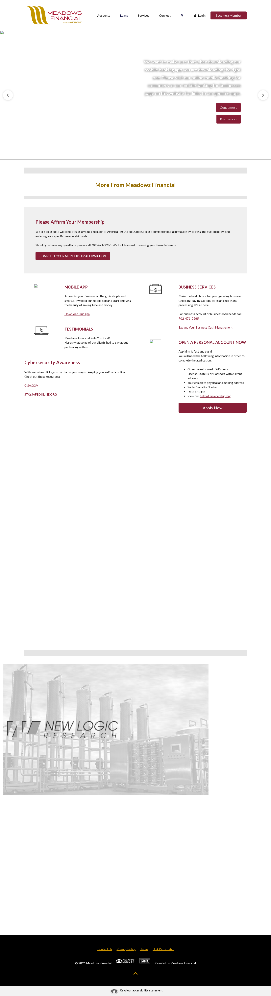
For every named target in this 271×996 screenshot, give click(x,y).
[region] (135, 95)
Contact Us (104, 949)
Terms (144, 949)
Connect (165, 15)
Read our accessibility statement (141, 990)
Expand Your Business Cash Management (206, 327)
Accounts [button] (103, 15)
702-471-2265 (189, 318)
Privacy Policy (126, 949)
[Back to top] (135, 973)
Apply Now (212, 407)
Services (143, 15)
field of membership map (215, 396)
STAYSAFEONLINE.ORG (40, 394)
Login (202, 15)
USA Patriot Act (163, 949)
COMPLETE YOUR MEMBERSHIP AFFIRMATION (72, 256)
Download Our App (77, 314)
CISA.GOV (31, 385)
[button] (8, 95)
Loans (124, 15)
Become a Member (228, 15)
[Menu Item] (182, 15)
